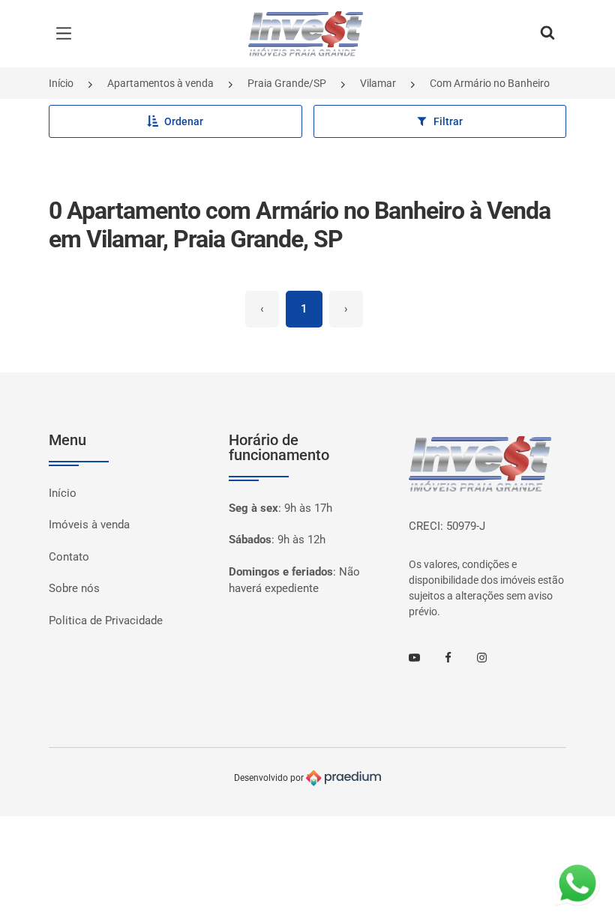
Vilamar (378, 83)
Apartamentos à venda (160, 83)
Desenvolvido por (270, 778)
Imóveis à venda (89, 524)
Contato (69, 557)
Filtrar (448, 121)
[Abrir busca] (547, 34)
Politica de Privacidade (106, 620)
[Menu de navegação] (67, 33)
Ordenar (183, 121)
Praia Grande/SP (287, 83)
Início (61, 83)
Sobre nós (74, 588)
